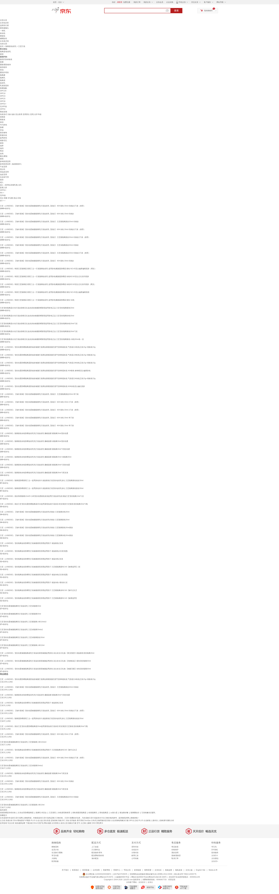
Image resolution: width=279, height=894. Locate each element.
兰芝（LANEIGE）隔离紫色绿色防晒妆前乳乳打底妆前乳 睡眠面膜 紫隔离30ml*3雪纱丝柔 (35, 449)
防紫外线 (3, 135)
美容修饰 (3, 133)
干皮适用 (3, 167)
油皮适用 (3, 174)
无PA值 (3, 195)
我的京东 (147, 2)
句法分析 (10, 823)
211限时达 (96, 850)
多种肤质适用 (5, 161)
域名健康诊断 (20, 823)
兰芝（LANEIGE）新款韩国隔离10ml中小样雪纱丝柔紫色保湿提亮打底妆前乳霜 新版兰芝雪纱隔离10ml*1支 (42, 496)
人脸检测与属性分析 (166, 820)
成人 (1, 182)
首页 (1, 46)
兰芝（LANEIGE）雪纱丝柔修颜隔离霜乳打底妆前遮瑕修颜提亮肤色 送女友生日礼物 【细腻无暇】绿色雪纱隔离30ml (45, 669)
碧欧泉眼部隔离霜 (79, 813)
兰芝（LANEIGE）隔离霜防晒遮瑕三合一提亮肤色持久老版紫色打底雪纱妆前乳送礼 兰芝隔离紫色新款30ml (41, 488)
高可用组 (80, 820)
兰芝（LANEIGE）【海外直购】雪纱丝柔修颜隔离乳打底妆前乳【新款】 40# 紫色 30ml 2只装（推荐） (40, 410)
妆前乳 (2, 83)
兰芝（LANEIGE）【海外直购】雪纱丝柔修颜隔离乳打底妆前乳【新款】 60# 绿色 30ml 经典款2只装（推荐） (42, 229)
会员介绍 (55, 850)
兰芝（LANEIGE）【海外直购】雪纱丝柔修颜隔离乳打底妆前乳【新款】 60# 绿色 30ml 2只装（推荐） (40, 402)
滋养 (1, 146)
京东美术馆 (4, 41)
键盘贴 (2, 36)
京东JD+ (214, 861)
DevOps (87, 820)
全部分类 (3, 20)
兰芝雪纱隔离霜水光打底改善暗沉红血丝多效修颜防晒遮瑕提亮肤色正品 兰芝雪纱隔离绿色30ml (37, 316)
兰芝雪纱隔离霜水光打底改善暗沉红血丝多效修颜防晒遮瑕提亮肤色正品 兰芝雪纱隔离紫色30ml (37, 308)
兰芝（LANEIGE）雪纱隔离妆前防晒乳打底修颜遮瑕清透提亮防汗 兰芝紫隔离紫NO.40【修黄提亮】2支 (40, 567)
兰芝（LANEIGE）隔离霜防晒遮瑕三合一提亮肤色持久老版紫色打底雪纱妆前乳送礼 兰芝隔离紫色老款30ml (41, 480)
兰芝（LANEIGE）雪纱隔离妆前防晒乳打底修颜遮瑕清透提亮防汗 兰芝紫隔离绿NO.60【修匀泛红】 (39, 590)
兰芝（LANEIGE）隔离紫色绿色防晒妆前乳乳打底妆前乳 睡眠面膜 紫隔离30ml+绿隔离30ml (35, 457)
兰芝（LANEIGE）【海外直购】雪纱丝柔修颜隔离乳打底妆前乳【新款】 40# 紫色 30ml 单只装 (37, 426)
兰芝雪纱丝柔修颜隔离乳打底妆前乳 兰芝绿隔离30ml (20, 606)
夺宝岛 (214, 847)
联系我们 (75, 870)
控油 (1, 130)
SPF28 (2, 101)
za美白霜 (113, 813)
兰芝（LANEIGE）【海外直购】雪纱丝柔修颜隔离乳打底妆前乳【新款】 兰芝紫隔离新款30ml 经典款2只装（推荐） (45, 237)
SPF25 (2, 99)
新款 (109, 820)
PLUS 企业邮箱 (144, 820)
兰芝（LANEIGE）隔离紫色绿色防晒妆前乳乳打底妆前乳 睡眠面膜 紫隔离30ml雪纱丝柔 (34, 433)
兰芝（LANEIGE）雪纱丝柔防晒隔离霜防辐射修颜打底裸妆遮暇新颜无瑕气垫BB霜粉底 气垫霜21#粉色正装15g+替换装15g (47, 347)
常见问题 (55, 855)
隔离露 (2, 75)
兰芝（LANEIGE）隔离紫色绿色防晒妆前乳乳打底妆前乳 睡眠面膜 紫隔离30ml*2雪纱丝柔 (35, 465)
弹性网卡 (99, 823)
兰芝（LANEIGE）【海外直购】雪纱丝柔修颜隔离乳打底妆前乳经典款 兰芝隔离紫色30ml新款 (36, 528)
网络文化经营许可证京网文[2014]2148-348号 (149, 877)
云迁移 (83, 823)
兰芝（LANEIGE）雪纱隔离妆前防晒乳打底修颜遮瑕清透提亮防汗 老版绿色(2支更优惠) (34, 575)
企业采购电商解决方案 (120, 820)
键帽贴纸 (3, 38)
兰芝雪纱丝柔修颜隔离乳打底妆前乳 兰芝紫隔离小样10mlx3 (23, 622)
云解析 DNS (91, 823)
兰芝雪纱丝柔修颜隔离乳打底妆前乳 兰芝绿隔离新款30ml (22, 637)
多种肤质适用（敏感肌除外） (11, 164)
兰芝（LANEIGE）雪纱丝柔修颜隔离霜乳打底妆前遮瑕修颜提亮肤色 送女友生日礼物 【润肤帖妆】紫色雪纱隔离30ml (45, 661)
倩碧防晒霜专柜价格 (8, 813)
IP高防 (27, 820)
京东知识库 (4, 23)
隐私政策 (178, 870)
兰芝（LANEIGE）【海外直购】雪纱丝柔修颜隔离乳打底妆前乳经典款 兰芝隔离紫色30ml (34, 520)
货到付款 (135, 847)
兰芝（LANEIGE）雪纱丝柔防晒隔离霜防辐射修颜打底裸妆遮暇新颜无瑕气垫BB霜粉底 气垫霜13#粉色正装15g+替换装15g (47, 355)
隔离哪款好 (134, 813)
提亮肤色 (3, 138)
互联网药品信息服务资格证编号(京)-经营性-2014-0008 (151, 874)
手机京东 (182, 2)
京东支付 (141, 882)
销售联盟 (147, 870)
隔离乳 (2, 78)
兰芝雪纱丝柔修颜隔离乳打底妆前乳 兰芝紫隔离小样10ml (22, 645)
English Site (200, 870)
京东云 (150, 882)
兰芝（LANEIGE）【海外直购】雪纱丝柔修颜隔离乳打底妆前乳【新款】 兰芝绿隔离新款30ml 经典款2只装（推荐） (45, 253)
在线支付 (135, 850)
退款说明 (174, 853)
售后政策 (174, 847)
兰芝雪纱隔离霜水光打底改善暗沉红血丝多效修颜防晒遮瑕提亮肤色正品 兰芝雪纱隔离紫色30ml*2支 (39, 331)
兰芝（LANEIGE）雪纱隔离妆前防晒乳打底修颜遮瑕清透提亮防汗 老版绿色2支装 (31, 559)
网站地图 (47, 823)
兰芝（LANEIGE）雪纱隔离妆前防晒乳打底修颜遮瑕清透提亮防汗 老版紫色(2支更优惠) (34, 551)
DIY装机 (214, 850)
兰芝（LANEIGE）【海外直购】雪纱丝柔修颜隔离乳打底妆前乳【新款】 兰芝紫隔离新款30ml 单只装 (39, 394)
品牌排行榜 (4, 25)
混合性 (2, 169)
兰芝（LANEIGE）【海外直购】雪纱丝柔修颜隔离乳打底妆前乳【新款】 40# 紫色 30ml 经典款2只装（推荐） (42, 206)
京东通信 (214, 858)
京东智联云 (55, 823)
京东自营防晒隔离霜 (26, 813)
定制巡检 (54, 820)
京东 (71, 11)
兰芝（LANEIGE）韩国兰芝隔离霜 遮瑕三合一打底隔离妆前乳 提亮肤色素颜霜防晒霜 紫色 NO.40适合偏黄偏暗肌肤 (44, 292)
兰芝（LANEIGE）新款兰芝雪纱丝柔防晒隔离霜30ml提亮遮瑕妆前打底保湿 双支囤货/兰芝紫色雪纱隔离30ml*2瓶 (44, 504)
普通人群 (3, 188)
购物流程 (55, 847)
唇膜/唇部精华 (5, 65)
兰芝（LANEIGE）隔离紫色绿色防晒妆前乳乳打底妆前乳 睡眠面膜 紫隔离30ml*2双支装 (34, 473)
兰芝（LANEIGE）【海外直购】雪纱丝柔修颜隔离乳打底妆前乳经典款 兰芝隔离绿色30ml (34, 512)
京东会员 (159, 2)
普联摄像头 (4, 28)
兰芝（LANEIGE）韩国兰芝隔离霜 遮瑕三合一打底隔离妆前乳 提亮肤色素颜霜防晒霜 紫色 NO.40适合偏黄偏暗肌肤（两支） (48, 269)
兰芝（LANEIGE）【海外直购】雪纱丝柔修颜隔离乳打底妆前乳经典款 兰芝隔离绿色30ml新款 (36, 535)
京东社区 (158, 870)
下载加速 (29, 823)
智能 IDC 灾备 (63, 820)
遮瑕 (1, 54)
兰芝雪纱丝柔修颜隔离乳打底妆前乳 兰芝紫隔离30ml (20, 614)
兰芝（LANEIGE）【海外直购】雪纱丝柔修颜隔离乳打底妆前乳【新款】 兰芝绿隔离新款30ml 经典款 (39, 245)
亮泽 (1, 151)
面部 (1, 180)
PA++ (2, 193)
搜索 (176, 10)
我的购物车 (208, 11)
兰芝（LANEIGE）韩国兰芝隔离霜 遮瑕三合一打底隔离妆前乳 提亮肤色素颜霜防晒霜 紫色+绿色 (37, 300)
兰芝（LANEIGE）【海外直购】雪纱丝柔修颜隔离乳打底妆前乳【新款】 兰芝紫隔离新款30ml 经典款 (39, 222)
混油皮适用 (4, 172)
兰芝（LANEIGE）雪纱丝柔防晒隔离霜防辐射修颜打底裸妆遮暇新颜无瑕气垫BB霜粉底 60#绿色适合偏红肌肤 (42, 386)
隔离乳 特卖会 (41, 813)
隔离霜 (2, 80)
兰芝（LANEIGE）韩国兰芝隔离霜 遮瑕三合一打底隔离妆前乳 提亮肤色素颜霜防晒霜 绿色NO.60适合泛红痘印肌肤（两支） (48, 284)
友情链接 (137, 870)
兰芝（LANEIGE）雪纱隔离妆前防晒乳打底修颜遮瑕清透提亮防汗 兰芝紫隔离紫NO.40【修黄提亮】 (39, 598)
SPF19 (2, 93)
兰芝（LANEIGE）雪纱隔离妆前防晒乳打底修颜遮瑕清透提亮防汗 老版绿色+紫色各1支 (34, 582)
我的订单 (137, 2)
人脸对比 (154, 820)
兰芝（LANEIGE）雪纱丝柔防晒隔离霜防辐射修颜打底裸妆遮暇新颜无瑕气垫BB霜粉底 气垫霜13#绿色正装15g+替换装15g (47, 363)
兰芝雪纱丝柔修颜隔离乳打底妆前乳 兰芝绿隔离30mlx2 (21, 630)
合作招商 (96, 870)
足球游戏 (3, 823)
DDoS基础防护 (19, 820)
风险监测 (168, 870)
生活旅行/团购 (57, 853)
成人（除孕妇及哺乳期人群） (11, 185)
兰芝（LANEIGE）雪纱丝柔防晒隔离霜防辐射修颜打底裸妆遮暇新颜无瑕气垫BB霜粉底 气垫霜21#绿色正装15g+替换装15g (47, 378)
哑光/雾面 (3, 156)
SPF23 (2, 96)
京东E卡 (214, 855)
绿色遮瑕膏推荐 (64, 813)
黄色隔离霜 (103, 813)
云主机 (2, 820)
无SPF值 (3, 106)
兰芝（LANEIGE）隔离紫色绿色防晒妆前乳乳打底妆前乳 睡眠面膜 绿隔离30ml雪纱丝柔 (34, 441)
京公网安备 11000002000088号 (98, 874)
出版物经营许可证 (122, 877)
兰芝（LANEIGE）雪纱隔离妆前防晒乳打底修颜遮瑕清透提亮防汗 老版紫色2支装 (31, 543)
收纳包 (2, 33)
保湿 (1, 122)
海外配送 (95, 858)
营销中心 (116, 870)
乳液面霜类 (4, 86)
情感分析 (9, 820)
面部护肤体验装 (6, 59)
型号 (78, 823)
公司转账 (135, 858)
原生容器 (46, 820)
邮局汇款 (135, 855)
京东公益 (189, 870)
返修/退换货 (176, 855)
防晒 (1, 62)
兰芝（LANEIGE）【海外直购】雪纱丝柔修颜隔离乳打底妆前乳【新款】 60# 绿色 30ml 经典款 (37, 214)
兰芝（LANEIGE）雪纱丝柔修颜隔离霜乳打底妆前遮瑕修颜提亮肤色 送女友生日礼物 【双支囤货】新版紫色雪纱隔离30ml (47, 653)
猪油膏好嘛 (124, 813)
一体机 (2, 31)
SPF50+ (3, 104)
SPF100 (3, 91)
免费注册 (126, 2)
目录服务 (72, 820)
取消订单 (174, 858)
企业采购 (169, 2)
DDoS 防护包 (38, 823)
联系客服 (55, 861)
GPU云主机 (133, 820)
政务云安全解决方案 (68, 823)
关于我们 (65, 870)
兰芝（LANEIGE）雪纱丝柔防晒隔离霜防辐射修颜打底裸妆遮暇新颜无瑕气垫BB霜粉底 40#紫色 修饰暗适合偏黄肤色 (45, 371)
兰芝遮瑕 (52, 813)
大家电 (54, 858)
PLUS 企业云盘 (37, 820)
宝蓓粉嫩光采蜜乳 (148, 813)
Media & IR (213, 870)
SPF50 (2, 109)
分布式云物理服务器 (99, 820)
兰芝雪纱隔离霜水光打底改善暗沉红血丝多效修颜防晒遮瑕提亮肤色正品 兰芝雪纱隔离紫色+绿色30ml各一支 (42, 339)
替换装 (2, 120)
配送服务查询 (97, 853)
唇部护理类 (4, 72)
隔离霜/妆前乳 (10, 46)
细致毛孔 (3, 140)
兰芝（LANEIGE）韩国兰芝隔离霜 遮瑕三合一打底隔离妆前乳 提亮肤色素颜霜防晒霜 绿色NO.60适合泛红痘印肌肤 (44, 276)
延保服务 (214, 853)
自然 (1, 154)
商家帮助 (106, 870)
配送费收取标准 (98, 855)
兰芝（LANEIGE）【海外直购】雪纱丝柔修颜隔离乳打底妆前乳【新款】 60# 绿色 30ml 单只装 (37, 418)
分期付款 (135, 853)
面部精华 (3, 67)
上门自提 (95, 847)
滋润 (1, 148)
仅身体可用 (4, 177)
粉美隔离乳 (92, 813)
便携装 (2, 117)
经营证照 (171, 880)
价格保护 (174, 850)
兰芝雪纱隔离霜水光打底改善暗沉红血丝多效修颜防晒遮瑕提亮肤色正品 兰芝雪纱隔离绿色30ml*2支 (39, 324)
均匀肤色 (3, 125)
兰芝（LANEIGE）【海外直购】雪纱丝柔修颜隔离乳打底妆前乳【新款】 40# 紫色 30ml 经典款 (37, 261)
